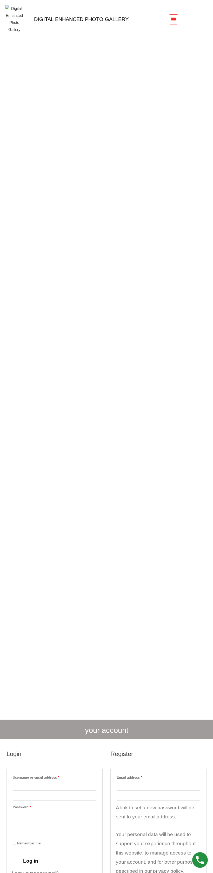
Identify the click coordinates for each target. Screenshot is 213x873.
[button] (173, 19)
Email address (136, 776)
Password (29, 806)
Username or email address (43, 776)
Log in (30, 861)
